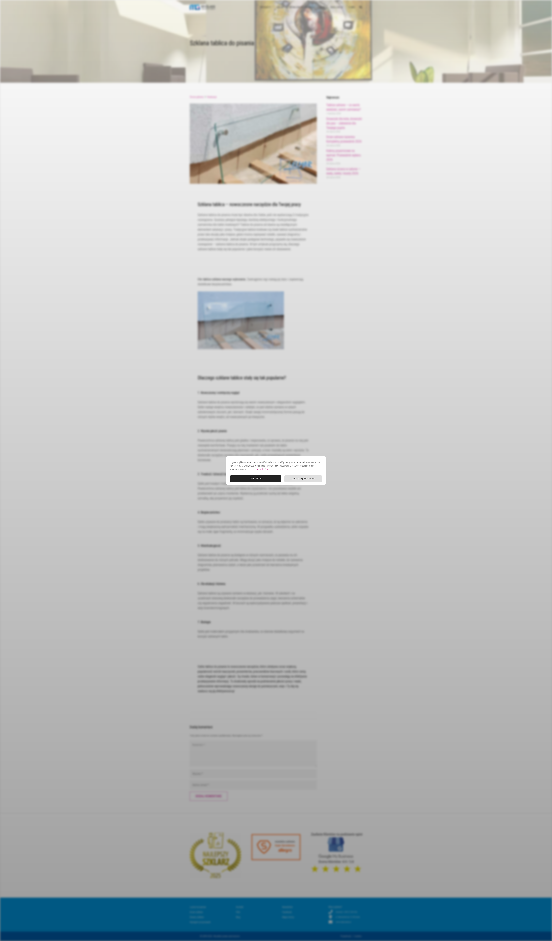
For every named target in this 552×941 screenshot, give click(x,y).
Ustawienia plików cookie (303, 478)
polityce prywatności (258, 469)
